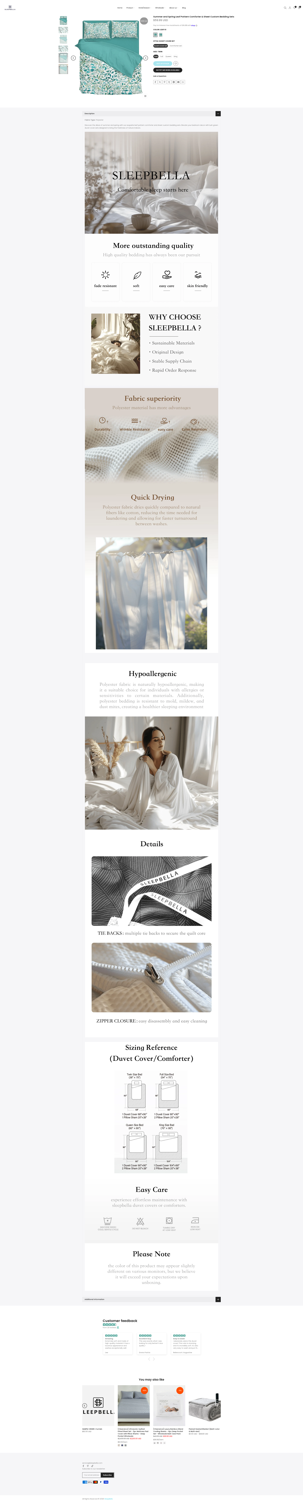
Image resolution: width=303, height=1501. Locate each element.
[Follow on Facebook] (83, 1466)
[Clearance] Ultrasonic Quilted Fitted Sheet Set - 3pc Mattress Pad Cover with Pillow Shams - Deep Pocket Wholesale (133, 1432)
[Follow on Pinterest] (88, 1466)
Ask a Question (159, 76)
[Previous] (73, 58)
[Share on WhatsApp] (183, 82)
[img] (153, 1324)
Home (119, 8)
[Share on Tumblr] (169, 82)
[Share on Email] (178, 82)
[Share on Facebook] (155, 82)
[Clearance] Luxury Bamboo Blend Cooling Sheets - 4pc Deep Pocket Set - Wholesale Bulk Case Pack (168, 1431)
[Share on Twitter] (160, 82)
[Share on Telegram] (174, 82)
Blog (184, 8)
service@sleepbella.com (92, 1463)
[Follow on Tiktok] (92, 1466)
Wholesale (159, 8)
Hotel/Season (144, 8)
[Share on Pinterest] (165, 82)
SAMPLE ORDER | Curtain (92, 1429)
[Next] (145, 58)
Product (130, 8)
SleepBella (108, 1499)
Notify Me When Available (167, 70)
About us (173, 8)
